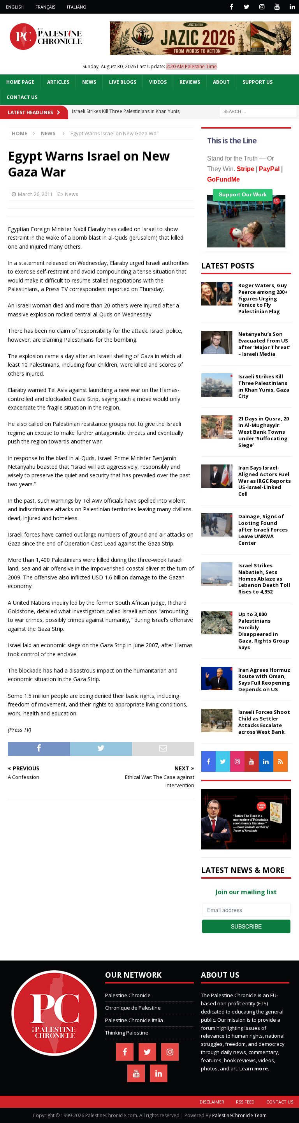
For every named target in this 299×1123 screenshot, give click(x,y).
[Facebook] (231, 7)
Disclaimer (212, 1102)
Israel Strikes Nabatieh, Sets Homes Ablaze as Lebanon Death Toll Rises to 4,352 (264, 578)
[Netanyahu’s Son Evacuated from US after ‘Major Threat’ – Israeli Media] (216, 342)
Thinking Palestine (126, 1032)
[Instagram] (262, 7)
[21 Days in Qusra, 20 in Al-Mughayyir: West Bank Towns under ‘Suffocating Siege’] (216, 427)
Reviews (189, 82)
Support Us (258, 82)
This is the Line (232, 141)
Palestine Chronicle (128, 995)
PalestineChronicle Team (239, 1115)
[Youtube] (277, 7)
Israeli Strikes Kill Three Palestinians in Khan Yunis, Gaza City (263, 386)
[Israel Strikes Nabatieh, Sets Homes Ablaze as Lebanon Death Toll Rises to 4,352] (216, 574)
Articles (58, 82)
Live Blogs (122, 82)
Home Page (20, 82)
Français (45, 7)
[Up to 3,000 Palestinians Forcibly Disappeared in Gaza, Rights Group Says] (216, 622)
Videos (158, 82)
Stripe (245, 169)
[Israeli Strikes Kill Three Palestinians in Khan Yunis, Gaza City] (216, 385)
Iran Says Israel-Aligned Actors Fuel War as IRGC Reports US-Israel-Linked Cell (264, 481)
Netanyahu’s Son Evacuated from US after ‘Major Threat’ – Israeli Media (264, 343)
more (261, 1068)
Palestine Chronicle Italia (134, 1020)
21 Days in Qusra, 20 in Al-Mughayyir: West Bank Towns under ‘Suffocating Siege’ (263, 431)
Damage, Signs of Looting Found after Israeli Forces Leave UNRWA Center (263, 529)
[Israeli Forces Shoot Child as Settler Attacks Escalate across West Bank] (216, 720)
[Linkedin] (292, 7)
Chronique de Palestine (133, 1007)
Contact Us (22, 97)
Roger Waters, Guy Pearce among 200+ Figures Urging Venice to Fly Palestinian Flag (263, 298)
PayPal (269, 169)
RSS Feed (245, 1102)
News (89, 82)
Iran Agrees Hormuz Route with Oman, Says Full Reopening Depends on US (264, 679)
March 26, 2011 (35, 194)
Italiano (76, 7)
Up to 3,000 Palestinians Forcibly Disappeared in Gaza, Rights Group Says (263, 630)
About (221, 82)
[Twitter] (246, 7)
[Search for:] (258, 111)
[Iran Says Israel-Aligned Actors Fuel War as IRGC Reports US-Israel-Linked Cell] (216, 476)
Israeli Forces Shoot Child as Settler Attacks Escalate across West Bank (264, 721)
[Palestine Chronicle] (54, 1052)
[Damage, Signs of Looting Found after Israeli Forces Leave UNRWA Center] (216, 525)
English (15, 7)
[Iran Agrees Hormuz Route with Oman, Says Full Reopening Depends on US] (216, 678)
